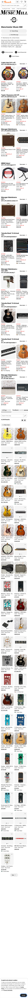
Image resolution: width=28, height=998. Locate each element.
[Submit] (25, 415)
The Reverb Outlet (6, 8)
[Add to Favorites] (14, 68)
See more (22, 63)
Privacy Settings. (8, 990)
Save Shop (15, 31)
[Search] (25, 5)
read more (18, 46)
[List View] (25, 420)
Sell (17, 1)
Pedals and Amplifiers (21, 8)
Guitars (13, 8)
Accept (23, 995)
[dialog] (14, 988)
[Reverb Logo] (7, 2)
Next (13, 875)
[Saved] (22, 2)
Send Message (14, 34)
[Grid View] (22, 420)
